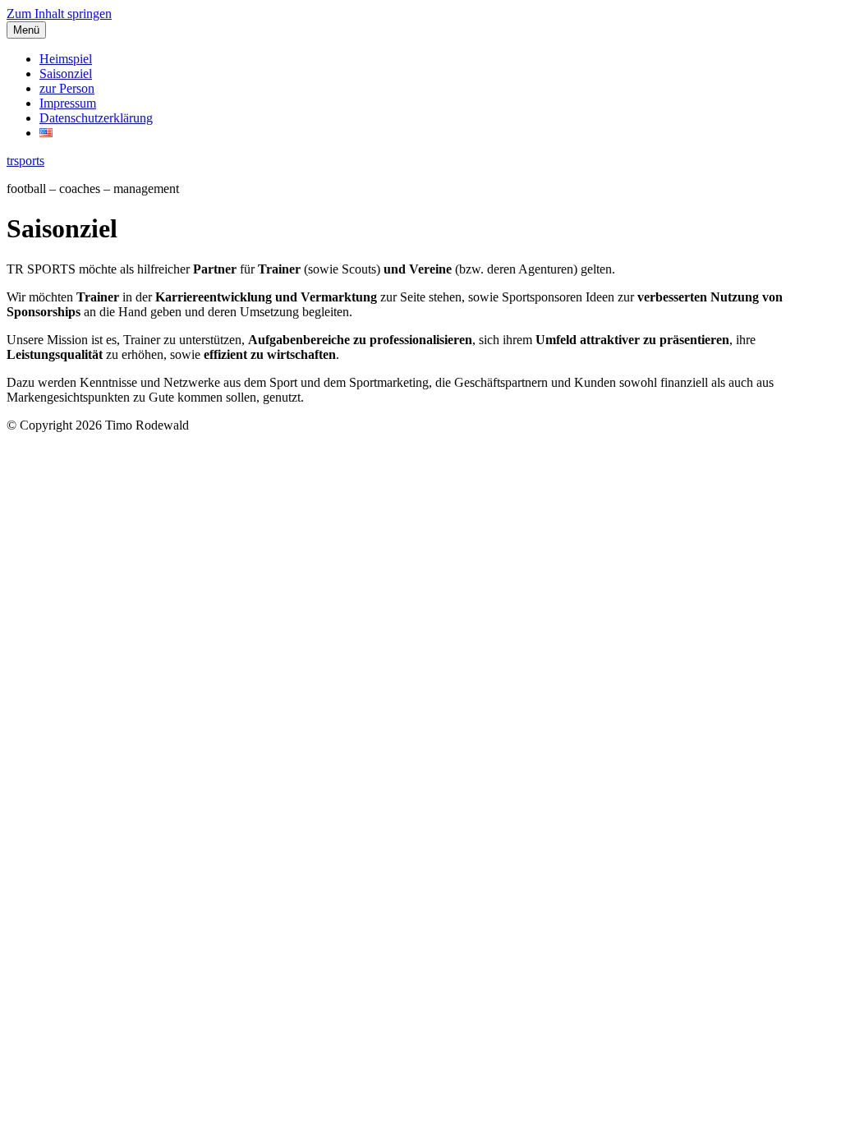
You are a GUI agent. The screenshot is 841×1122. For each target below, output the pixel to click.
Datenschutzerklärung (96, 118)
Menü (26, 30)
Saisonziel (65, 73)
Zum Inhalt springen (59, 14)
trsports (25, 161)
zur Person (66, 88)
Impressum (67, 103)
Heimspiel (65, 59)
